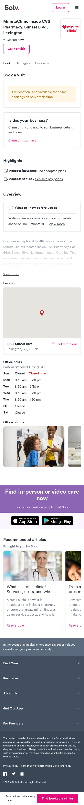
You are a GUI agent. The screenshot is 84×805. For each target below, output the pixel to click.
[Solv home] (11, 7)
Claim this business (22, 140)
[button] (33, 446)
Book (7, 63)
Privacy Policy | (11, 765)
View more (57, 224)
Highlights (22, 63)
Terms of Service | (29, 765)
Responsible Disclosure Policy (55, 765)
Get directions (67, 344)
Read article (15, 625)
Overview (42, 63)
